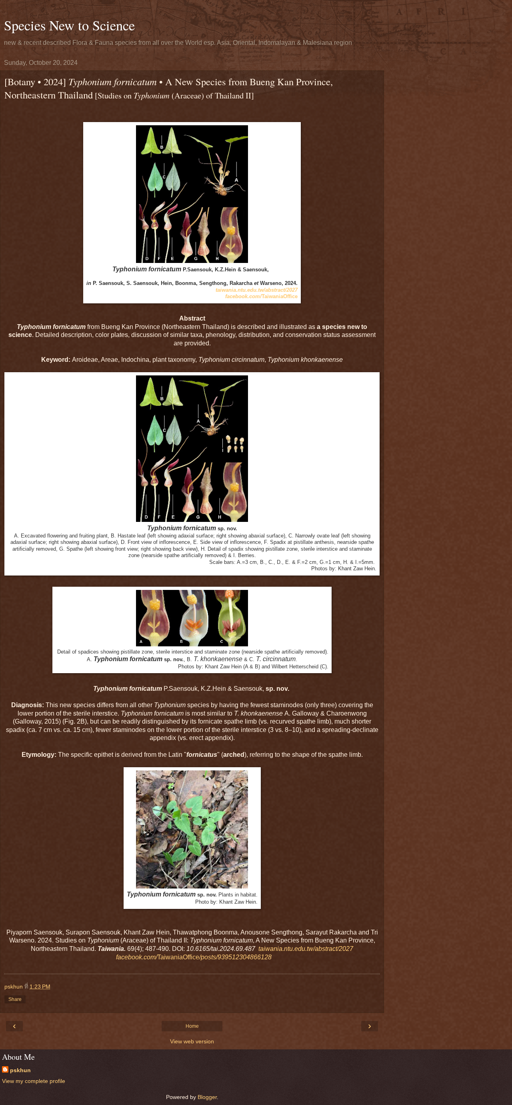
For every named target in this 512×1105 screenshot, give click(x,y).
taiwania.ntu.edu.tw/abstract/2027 (257, 290)
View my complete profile (33, 1081)
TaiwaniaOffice (261, 296)
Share (15, 999)
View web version (192, 1041)
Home (192, 1026)
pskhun (20, 1070)
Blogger (207, 1097)
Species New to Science (69, 25)
